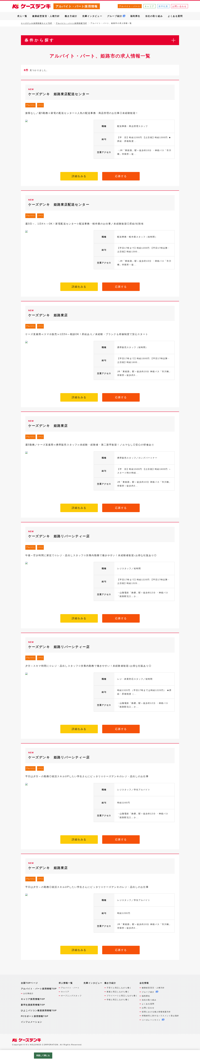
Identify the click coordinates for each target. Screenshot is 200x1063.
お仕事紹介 (28, 993)
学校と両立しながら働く (118, 1000)
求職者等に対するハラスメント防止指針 (160, 1016)
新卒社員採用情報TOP (33, 1005)
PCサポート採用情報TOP (34, 1016)
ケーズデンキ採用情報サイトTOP (36, 23)
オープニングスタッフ (71, 996)
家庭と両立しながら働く (118, 992)
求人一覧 (22, 16)
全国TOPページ (29, 983)
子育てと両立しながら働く (119, 988)
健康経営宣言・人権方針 (46, 16)
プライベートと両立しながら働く (122, 996)
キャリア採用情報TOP (33, 999)
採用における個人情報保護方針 (156, 1012)
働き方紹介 (71, 16)
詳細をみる (79, 176)
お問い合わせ (179, 6)
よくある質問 (175, 16)
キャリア (149, 6)
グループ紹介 (114, 16)
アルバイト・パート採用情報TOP (71, 23)
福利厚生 (135, 16)
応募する (121, 176)
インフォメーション (31, 1022)
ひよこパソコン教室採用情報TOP (39, 1010)
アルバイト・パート (129, 6)
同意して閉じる (43, 1055)
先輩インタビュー (92, 16)
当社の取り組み (154, 16)
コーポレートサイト (151, 1020)
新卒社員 (163, 6)
